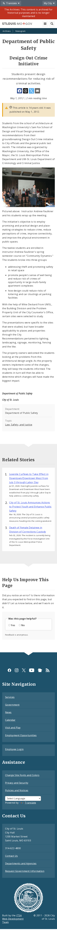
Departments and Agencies (21, 863)
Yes (13, 625)
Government (12, 704)
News (8, 712)
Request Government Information (24, 871)
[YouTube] (31, 670)
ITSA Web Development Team (13, 919)
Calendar (10, 720)
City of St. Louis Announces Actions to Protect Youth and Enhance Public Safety (30, 506)
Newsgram (20, 31)
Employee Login (14, 749)
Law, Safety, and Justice (18, 424)
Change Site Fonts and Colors (22, 775)
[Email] (37, 90)
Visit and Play (13, 727)
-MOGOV (17, 24)
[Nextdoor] (40, 670)
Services (10, 697)
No (23, 625)
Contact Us (11, 855)
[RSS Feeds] (47, 670)
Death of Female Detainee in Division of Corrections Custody (27, 529)
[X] (24, 670)
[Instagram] (16, 670)
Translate (30, 802)
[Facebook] (9, 670)
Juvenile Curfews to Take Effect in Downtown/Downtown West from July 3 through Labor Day (28, 478)
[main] (28, 340)
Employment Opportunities (21, 735)
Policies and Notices (16, 790)
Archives (7, 31)
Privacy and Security (16, 782)
